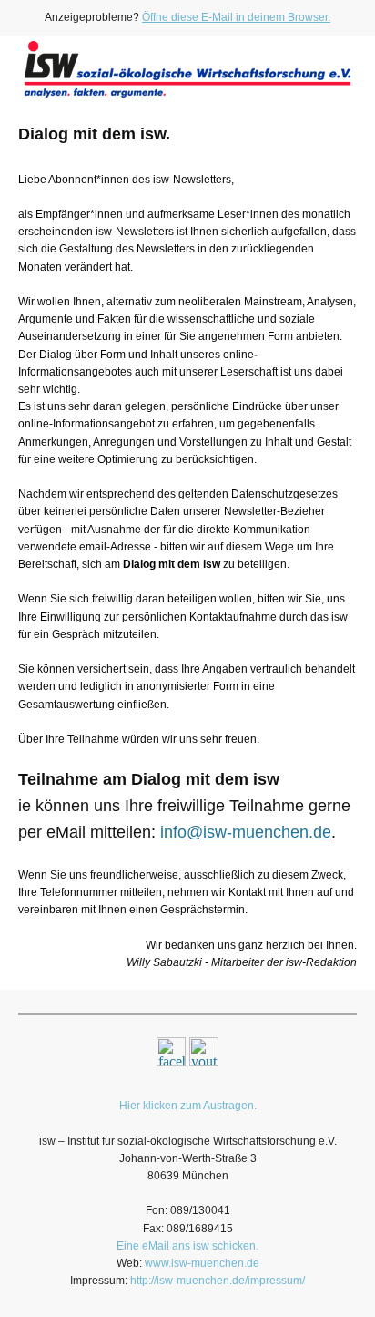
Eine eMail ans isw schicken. (187, 1246)
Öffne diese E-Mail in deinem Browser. (236, 17)
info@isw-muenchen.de (245, 832)
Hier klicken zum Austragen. (188, 1105)
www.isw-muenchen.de (202, 1263)
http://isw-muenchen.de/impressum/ (217, 1280)
